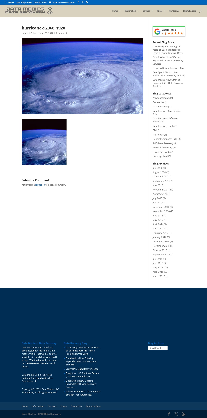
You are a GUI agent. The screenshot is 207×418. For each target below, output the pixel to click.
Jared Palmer (31, 33)
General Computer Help (165, 138)
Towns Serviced (161, 151)
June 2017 (158, 202)
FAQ (155, 130)
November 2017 (161, 189)
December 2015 (161, 241)
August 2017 (159, 193)
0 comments (62, 33)
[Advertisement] (103, 309)
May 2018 (158, 185)
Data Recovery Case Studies (167, 110)
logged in (40, 184)
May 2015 (158, 267)
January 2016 (160, 237)
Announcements (161, 97)
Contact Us (174, 11)
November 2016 (161, 211)
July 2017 (157, 198)
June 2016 (158, 215)
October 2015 (160, 250)
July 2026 (157, 167)
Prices (159, 11)
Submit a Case (189, 11)
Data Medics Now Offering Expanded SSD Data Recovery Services (168, 60)
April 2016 (158, 224)
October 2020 (160, 176)
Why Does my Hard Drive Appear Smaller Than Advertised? (83, 393)
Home (115, 11)
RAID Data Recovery (163, 143)
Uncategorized (160, 156)
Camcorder (158, 102)
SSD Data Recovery (162, 147)
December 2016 (161, 206)
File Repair (158, 134)
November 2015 (161, 245)
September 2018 (161, 180)
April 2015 (158, 271)
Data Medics (29, 413)
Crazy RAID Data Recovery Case (169, 67)
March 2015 (159, 276)
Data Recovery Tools (163, 125)
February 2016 (160, 232)
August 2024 (159, 172)
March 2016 (159, 228)
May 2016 (158, 219)
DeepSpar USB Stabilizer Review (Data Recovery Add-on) (169, 74)
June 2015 (158, 263)
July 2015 (157, 258)
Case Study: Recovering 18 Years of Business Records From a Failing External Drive (168, 49)
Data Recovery (160, 106)
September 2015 (161, 254)
